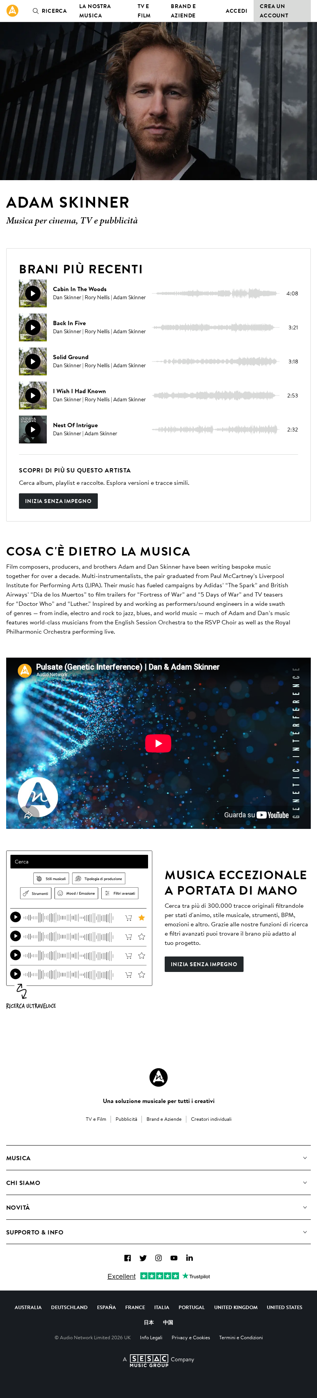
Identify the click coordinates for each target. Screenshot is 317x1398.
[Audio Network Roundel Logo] (158, 1077)
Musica (18, 1158)
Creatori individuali (211, 1118)
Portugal (192, 1307)
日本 (149, 1322)
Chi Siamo (23, 1182)
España (106, 1307)
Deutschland (69, 1307)
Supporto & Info (34, 1232)
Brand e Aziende (183, 10)
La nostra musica (95, 10)
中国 (168, 1322)
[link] (12, 11)
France (135, 1307)
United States (284, 1307)
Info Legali (151, 1337)
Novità (18, 1207)
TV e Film (144, 10)
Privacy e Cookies (191, 1337)
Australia (28, 1307)
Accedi (236, 11)
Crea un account (274, 10)
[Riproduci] (33, 293)
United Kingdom (235, 1307)
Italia (161, 1307)
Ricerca (54, 11)
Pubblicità (126, 1118)
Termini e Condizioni (241, 1337)
